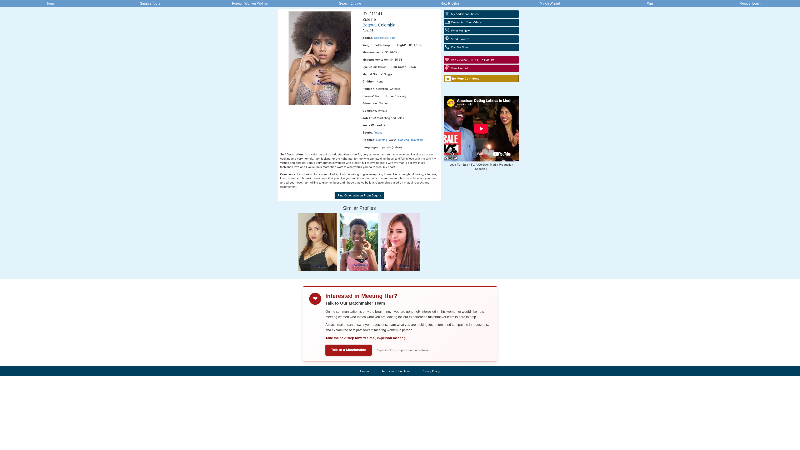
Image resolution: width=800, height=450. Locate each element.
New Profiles (449, 3)
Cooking (403, 139)
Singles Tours (150, 3)
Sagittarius (381, 37)
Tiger (393, 37)
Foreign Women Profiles (250, 3)
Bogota (369, 25)
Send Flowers (460, 39)
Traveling (417, 139)
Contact (365, 371)
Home (50, 3)
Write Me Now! (460, 30)
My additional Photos (465, 14)
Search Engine (350, 3)
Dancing (381, 139)
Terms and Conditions (396, 371)
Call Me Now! (460, 47)
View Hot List (459, 68)
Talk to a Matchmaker (348, 350)
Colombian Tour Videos (466, 22)
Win (650, 3)
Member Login (750, 3)
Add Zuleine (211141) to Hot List (472, 59)
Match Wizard (550, 3)
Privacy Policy (431, 371)
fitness (378, 132)
